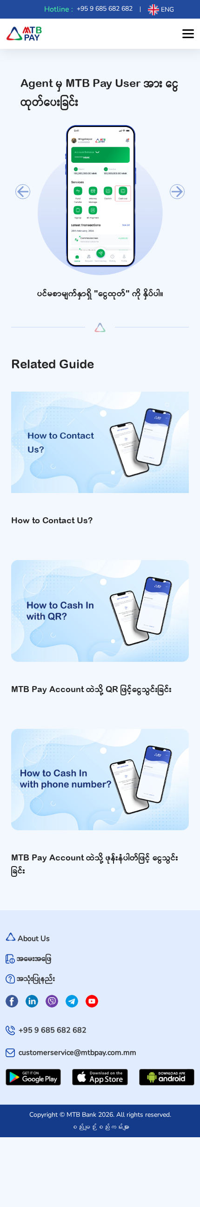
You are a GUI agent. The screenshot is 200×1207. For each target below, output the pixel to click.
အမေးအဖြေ (34, 959)
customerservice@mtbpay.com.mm (77, 1052)
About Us (34, 939)
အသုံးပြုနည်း (36, 979)
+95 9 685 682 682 (105, 8)
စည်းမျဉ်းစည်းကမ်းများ (100, 1127)
